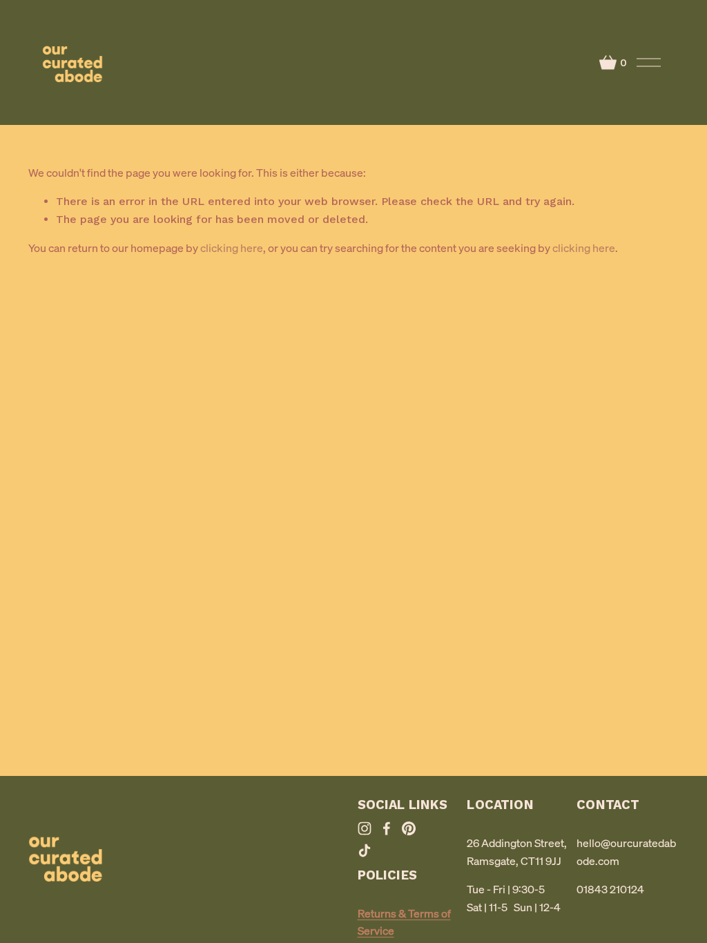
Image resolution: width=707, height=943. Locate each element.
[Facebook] (387, 828)
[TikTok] (364, 850)
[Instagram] (364, 828)
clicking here (231, 247)
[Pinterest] (409, 828)
